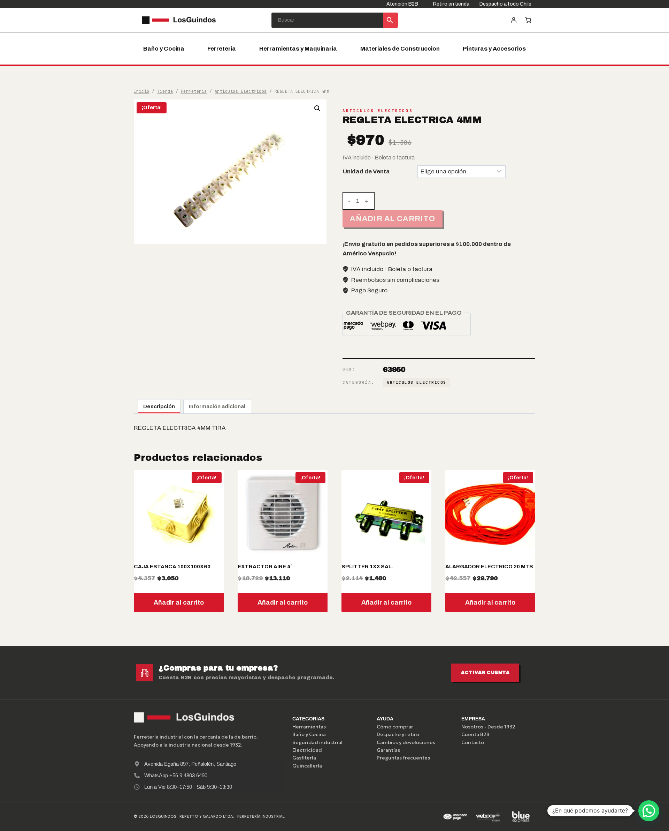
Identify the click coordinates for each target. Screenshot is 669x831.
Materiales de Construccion (400, 48)
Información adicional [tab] (217, 406)
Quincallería (307, 766)
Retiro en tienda (451, 4)
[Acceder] (513, 20)
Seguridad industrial (317, 742)
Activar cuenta (485, 672)
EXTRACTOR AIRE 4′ (265, 566)
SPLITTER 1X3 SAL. (367, 566)
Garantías (388, 750)
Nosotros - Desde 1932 (488, 727)
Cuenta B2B (475, 734)
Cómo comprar (395, 727)
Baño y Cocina (163, 48)
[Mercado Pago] (455, 816)
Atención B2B (402, 4)
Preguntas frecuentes (403, 758)
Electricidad (307, 750)
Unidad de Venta (366, 171)
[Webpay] (488, 816)
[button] (317, 108)
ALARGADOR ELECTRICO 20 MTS (489, 566)
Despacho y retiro (398, 734)
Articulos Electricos (378, 110)
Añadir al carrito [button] (179, 602)
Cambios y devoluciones (406, 742)
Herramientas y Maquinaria (298, 48)
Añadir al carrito (392, 219)
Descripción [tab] (159, 406)
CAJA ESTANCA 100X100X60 (172, 566)
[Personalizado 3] (521, 816)
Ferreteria (221, 48)
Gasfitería (304, 758)
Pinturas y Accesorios (494, 48)
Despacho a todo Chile (505, 4)
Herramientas (309, 727)
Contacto (472, 742)
